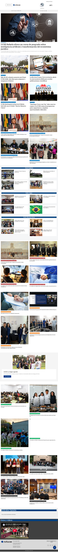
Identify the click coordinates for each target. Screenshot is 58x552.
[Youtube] (46, 10)
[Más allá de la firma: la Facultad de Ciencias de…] (14, 301)
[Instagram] (42, 10)
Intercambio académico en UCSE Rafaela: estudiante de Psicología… (21, 182)
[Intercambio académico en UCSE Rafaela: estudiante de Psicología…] (7, 185)
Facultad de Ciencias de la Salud (35, 75)
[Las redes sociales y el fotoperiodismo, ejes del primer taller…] (14, 464)
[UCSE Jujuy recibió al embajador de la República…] (36, 199)
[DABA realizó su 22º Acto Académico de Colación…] (7, 223)
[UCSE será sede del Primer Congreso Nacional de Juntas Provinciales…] (14, 250)
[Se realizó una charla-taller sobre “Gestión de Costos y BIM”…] (43, 463)
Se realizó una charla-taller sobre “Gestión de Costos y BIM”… (42, 473)
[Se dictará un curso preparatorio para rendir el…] (36, 209)
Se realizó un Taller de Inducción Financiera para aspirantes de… (43, 440)
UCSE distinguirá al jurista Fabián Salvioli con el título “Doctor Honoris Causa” (13, 106)
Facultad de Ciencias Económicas (6, 404)
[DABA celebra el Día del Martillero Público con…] (36, 232)
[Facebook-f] (41, 10)
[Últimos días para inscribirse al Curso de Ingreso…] (36, 174)
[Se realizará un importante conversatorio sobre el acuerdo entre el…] (43, 274)
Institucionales (3, 75)
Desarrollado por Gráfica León (29, 550)
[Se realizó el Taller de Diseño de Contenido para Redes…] (14, 433)
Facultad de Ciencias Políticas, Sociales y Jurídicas (8, 102)
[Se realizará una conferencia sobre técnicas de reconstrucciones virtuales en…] (14, 274)
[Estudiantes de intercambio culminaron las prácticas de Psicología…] (36, 184)
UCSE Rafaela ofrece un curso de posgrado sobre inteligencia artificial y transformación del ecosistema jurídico (26, 46)
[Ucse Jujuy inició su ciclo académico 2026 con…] (7, 209)
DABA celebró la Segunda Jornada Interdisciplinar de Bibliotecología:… (20, 231)
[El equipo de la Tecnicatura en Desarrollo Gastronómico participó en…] (43, 398)
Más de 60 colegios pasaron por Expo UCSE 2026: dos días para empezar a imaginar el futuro (13, 79)
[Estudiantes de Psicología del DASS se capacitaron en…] (7, 199)
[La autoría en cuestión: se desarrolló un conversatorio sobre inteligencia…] (43, 489)
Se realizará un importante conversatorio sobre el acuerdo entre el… (43, 286)
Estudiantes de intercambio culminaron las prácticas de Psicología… (48, 182)
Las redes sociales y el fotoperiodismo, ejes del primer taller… (13, 476)
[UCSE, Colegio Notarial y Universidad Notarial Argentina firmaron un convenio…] (43, 249)
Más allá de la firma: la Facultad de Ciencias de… (10, 313)
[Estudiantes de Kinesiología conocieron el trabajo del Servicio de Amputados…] (43, 324)
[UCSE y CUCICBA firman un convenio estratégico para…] (36, 223)
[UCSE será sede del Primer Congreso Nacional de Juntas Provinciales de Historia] (43, 123)
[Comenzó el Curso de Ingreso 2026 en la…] (7, 174)
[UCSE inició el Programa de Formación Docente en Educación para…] (43, 299)
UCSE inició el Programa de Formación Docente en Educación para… (43, 309)
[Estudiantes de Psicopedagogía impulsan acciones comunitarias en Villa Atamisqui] (43, 148)
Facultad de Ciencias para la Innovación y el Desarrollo (9, 155)
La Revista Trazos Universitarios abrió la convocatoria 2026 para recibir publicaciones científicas (43, 79)
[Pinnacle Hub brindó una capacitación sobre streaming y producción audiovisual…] (14, 487)
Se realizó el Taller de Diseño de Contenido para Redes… (12, 450)
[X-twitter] (44, 10)
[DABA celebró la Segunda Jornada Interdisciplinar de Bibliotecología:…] (7, 231)
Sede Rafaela (3, 42)
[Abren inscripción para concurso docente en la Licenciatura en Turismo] (14, 394)
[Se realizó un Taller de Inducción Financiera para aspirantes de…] (43, 428)
